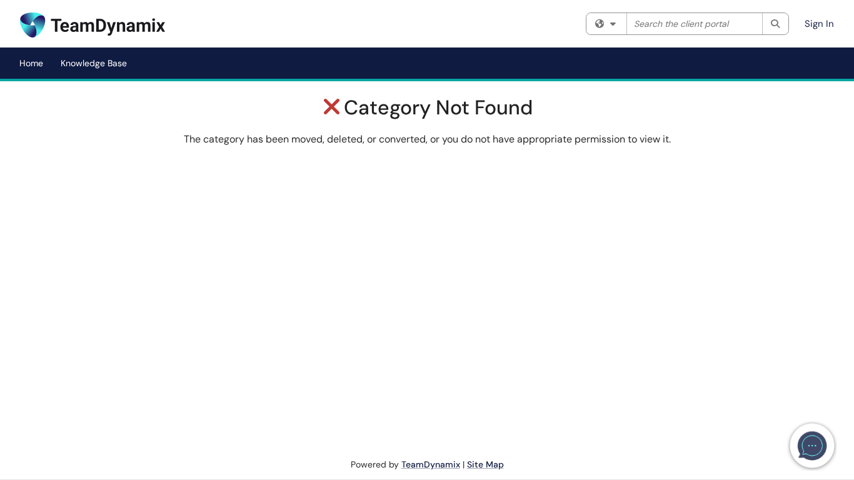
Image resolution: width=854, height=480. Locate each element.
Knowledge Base (94, 63)
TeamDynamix (430, 464)
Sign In (819, 24)
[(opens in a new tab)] (92, 25)
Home (31, 63)
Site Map (485, 464)
